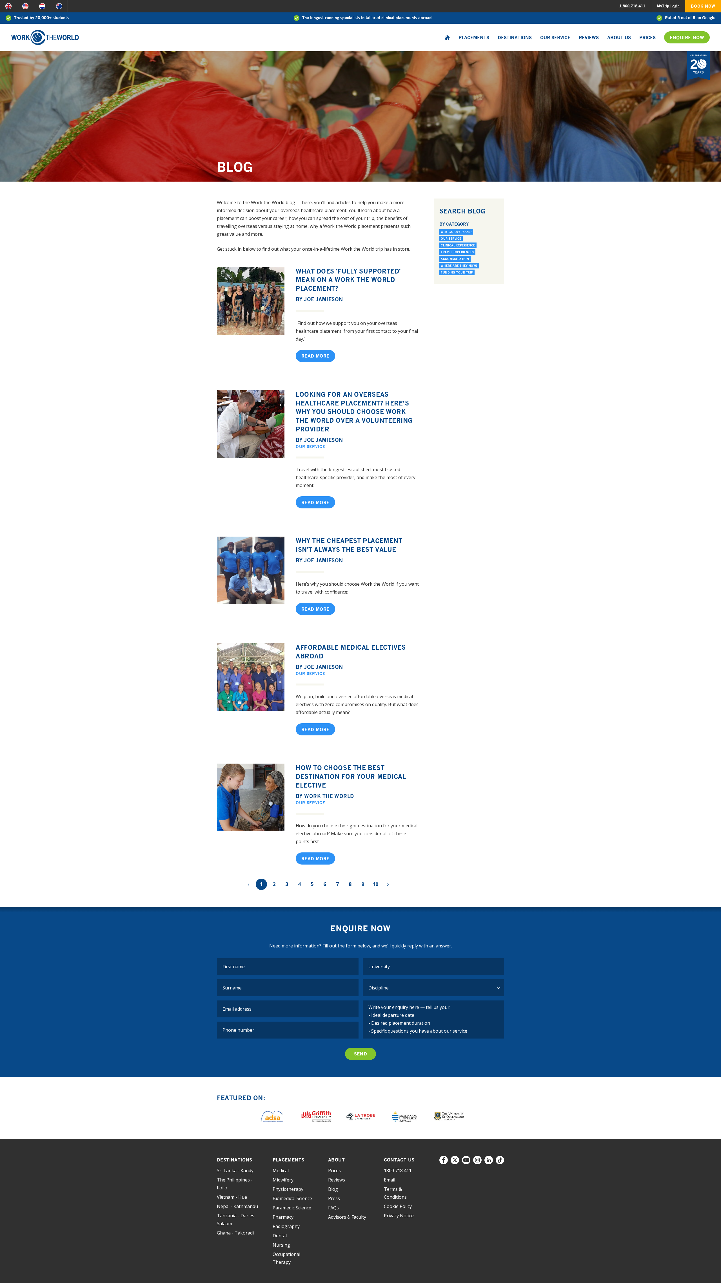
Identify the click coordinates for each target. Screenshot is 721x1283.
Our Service (555, 37)
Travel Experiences (457, 252)
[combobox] (433, 966)
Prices (647, 37)
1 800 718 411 (632, 6)
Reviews (589, 37)
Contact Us (399, 1160)
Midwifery (283, 1180)
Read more (315, 356)
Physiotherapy (288, 1189)
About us (619, 37)
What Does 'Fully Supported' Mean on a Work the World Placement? (348, 279)
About (336, 1160)
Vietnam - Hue (232, 1197)
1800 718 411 (397, 1170)
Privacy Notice (399, 1216)
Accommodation (455, 259)
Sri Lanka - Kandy (235, 1170)
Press (334, 1198)
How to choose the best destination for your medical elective (351, 776)
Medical (281, 1170)
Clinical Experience (458, 245)
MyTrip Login (668, 6)
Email (389, 1180)
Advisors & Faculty (347, 1217)
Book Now (703, 6)
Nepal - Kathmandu (237, 1206)
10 (375, 884)
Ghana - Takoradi (235, 1233)
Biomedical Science (292, 1198)
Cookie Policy (398, 1206)
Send (360, 1054)
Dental (280, 1236)
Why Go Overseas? (456, 231)
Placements (474, 37)
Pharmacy (283, 1217)
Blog (333, 1189)
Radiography (286, 1226)
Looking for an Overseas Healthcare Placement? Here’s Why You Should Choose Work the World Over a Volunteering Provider (354, 412)
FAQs (333, 1208)
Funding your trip (457, 272)
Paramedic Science (292, 1208)
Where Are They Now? (459, 265)
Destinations (515, 37)
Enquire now (687, 37)
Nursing (281, 1245)
